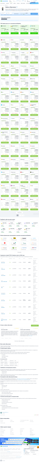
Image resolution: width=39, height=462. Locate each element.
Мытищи (21, 431)
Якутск (31, 428)
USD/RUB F (18, 1)
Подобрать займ (34, 13)
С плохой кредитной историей (24, 420)
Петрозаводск (12, 434)
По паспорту (31, 421)
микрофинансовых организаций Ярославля (24, 379)
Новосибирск (2, 431)
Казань (1, 434)
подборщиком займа (8, 10)
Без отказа (31, 420)
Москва (1, 428)
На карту (1, 421)
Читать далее (30, 335)
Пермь (11, 431)
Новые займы (12, 421)
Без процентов (22, 421)
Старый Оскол (22, 428)
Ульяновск (11, 428)
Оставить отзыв (35, 325)
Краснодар (1, 435)
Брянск (31, 431)
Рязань (21, 434)
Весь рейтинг (19, 252)
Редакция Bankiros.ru (5, 412)
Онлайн (11, 420)
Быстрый (1, 420)
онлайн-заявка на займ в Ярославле (21, 378)
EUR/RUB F (23, 1)
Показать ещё (19, 212)
